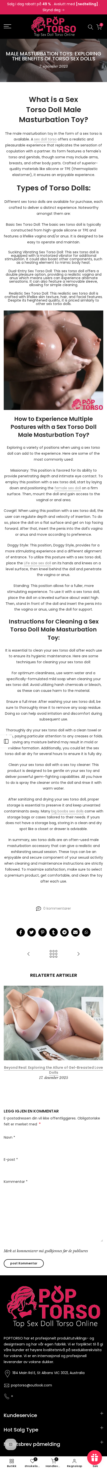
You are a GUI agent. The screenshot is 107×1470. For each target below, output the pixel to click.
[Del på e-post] (75, 932)
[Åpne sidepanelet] (6, 741)
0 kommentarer (57, 908)
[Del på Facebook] (20, 932)
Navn (9, 1137)
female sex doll (67, 488)
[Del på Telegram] (64, 932)
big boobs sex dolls (67, 811)
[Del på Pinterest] (42, 932)
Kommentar (16, 1181)
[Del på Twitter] (31, 932)
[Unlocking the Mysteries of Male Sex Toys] (78, 954)
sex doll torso (45, 139)
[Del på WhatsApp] (86, 932)
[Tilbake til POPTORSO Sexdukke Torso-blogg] (53, 954)
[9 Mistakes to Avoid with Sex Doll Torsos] (28, 954)
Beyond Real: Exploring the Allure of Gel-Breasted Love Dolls (53, 1070)
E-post (11, 1159)
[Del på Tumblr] (53, 932)
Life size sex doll (37, 563)
